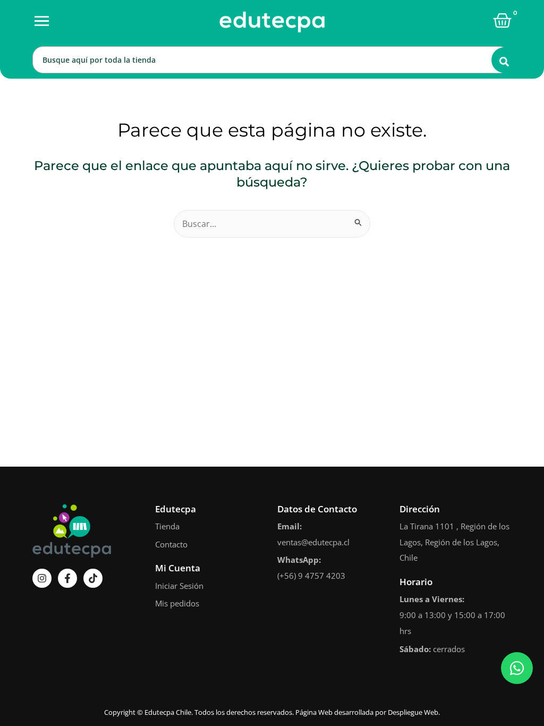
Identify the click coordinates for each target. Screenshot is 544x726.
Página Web (314, 712)
